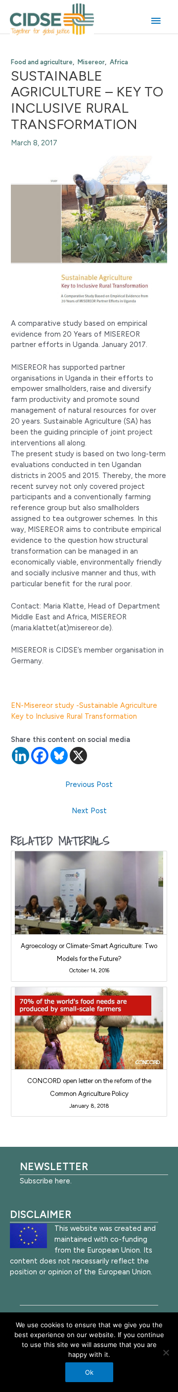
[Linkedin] (20, 755)
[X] (78, 755)
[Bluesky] (59, 755)
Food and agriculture (42, 62)
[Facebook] (39, 755)
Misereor (91, 62)
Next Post (89, 810)
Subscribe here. (46, 1180)
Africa (119, 62)
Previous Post (89, 784)
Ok (89, 1372)
